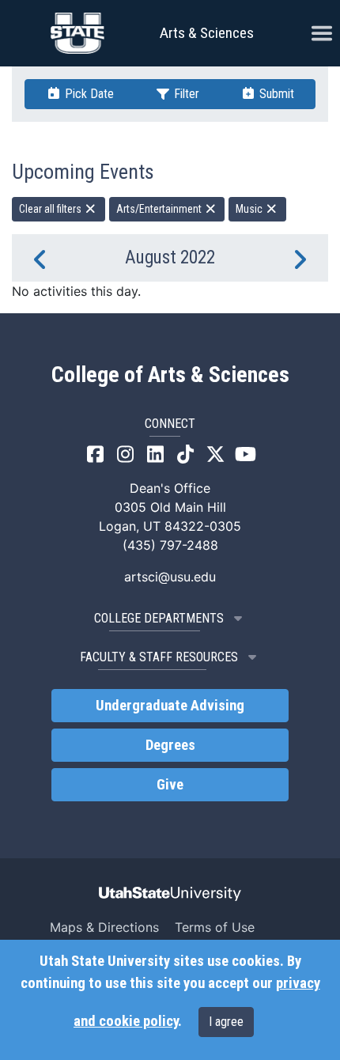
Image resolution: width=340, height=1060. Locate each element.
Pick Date (88, 93)
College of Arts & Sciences (170, 375)
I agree (226, 1021)
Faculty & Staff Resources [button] (159, 657)
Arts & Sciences (207, 33)
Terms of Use (215, 927)
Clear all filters (51, 209)
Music (250, 209)
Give (170, 784)
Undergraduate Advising (170, 705)
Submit (275, 93)
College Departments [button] (159, 618)
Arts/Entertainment (160, 209)
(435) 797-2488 (170, 545)
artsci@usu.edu (170, 577)
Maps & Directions (104, 927)
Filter (185, 93)
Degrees (170, 745)
